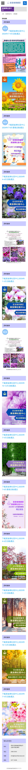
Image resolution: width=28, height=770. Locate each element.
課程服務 (15, 13)
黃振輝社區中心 (8, 13)
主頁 (3, 13)
